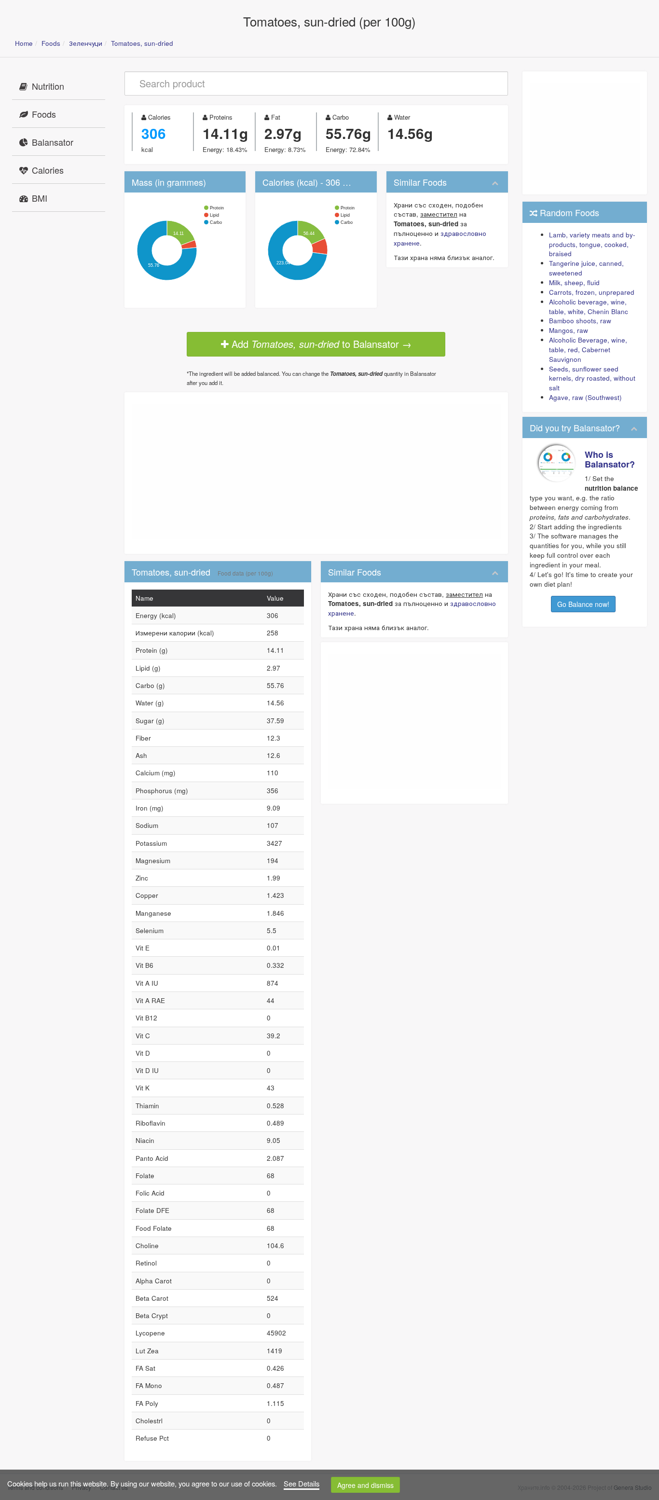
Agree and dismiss (365, 1485)
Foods (50, 43)
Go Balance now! (583, 604)
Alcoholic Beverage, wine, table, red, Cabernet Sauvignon (588, 349)
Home (24, 43)
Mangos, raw (568, 330)
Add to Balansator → (320, 344)
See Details (301, 1483)
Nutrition (48, 86)
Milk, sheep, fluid (574, 282)
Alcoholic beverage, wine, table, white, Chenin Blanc (588, 306)
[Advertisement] (316, 471)
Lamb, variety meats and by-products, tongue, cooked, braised (592, 244)
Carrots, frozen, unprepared (591, 292)
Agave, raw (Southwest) (585, 397)
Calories (48, 170)
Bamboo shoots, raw (580, 320)
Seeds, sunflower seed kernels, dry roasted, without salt (592, 378)
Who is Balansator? (610, 459)
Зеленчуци (85, 43)
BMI (39, 198)
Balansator (52, 142)
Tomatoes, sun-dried (142, 43)
